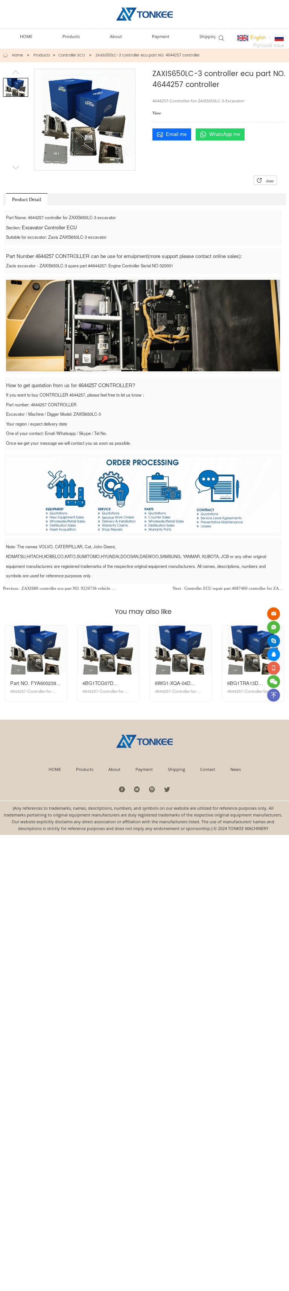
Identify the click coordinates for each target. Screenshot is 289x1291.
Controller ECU (71, 55)
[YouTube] (137, 789)
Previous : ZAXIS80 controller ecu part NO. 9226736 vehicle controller (59, 588)
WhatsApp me (224, 134)
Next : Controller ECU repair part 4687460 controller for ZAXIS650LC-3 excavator (229, 588)
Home (17, 55)
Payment (144, 769)
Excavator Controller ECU (49, 227)
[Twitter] (166, 789)
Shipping (176, 769)
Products (41, 55)
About (114, 769)
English (257, 37)
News (235, 769)
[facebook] (122, 789)
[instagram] (152, 789)
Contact (207, 769)
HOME (55, 769)
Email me (176, 134)
